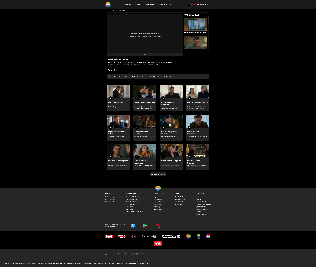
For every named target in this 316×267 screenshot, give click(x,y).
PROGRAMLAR (126, 4)
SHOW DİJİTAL (162, 4)
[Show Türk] (198, 236)
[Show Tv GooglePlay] (145, 226)
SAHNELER (135, 77)
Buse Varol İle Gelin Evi (133, 197)
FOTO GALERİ (155, 77)
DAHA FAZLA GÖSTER (158, 174)
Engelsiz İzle (178, 204)
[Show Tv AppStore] (133, 226)
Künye (198, 197)
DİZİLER (116, 4)
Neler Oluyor (158, 204)
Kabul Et (141, 263)
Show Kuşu (157, 207)
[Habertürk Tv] (122, 236)
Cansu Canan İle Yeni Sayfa (134, 212)
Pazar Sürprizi (130, 204)
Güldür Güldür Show (132, 199)
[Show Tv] (108, 4)
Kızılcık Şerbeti (110, 199)
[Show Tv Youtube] (137, 253)
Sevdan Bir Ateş (110, 202)
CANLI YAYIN (201, 4)
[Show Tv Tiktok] (142, 253)
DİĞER (172, 4)
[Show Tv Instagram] (134, 253)
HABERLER (145, 77)
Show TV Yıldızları (180, 197)
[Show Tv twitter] (131, 254)
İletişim (198, 212)
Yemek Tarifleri (179, 202)
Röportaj (156, 197)
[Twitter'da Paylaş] (112, 70)
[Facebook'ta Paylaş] (109, 70)
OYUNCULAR (167, 77)
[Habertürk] (109, 236)
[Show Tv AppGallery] (158, 226)
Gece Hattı (129, 207)
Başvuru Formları (180, 199)
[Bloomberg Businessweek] (171, 236)
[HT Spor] (133, 236)
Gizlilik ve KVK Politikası (203, 204)
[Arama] (210, 4)
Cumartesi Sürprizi (132, 202)
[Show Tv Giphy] (139, 253)
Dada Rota (129, 209)
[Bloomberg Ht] (149, 236)
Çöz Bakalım (158, 199)
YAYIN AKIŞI (150, 4)
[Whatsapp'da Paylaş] (115, 70)
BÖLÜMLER (113, 77)
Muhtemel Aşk (110, 197)
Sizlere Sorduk (158, 209)
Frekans (198, 199)
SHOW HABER (139, 4)
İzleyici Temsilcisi (201, 214)
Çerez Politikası (58, 263)
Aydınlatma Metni (80, 263)
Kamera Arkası (158, 202)
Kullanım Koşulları (201, 202)
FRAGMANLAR (124, 77)
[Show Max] (208, 236)
